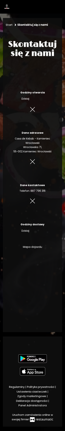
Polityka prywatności (41, 387)
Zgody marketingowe (32, 396)
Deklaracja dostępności (32, 401)
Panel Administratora (32, 405)
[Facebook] (32, 344)
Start (9, 24)
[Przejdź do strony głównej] (6, 6)
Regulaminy (17, 387)
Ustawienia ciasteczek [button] (32, 391)
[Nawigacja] (60, 6)
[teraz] (36, 99)
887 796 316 (38, 191)
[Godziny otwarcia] (41, 99)
